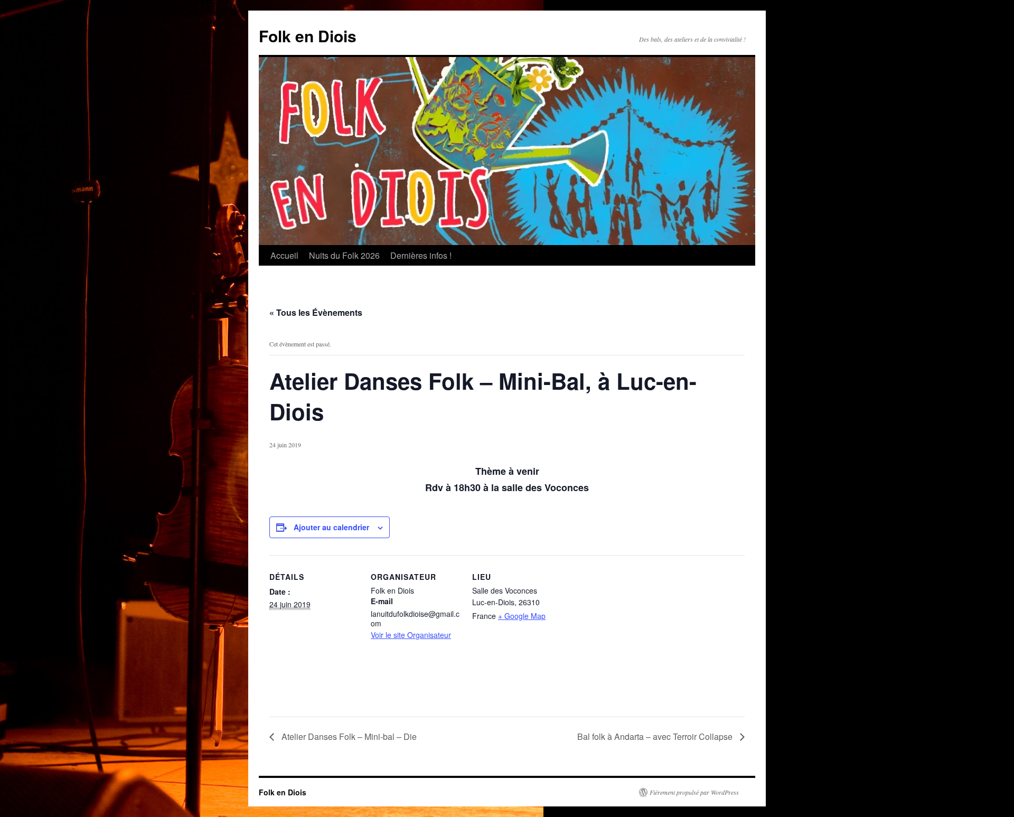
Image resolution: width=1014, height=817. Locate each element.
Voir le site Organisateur (411, 635)
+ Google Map (522, 616)
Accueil (284, 255)
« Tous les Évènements (315, 312)
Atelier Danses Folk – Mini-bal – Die (348, 736)
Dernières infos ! (421, 255)
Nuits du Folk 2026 (344, 255)
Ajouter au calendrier (331, 527)
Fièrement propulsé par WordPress (694, 792)
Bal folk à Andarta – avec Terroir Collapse (656, 736)
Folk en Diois (307, 35)
